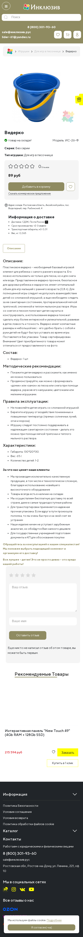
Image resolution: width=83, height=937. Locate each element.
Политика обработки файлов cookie (28, 824)
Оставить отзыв (27, 635)
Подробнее (54, 920)
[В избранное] (70, 186)
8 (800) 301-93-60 (41, 27)
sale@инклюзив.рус (16, 32)
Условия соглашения (17, 812)
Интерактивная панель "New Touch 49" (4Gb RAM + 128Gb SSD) (37, 733)
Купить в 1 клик (62, 763)
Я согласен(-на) (41, 927)
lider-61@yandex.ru (16, 37)
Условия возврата (15, 818)
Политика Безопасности (20, 805)
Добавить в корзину (36, 186)
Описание (14, 248)
